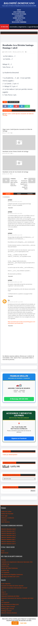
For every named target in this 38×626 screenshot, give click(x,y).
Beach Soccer (4, 552)
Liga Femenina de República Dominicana (12, 574)
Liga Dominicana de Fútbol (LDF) (10, 604)
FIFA (2, 600)
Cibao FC (3, 592)
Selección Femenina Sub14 (8, 543)
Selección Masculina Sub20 (8, 529)
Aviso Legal (4, 515)
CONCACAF (4, 594)
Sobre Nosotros (19, 18)
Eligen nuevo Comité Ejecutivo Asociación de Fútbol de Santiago (17, 130)
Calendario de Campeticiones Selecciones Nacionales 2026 (16, 562)
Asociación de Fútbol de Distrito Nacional (12, 585)
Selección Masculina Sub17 (8, 531)
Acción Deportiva (5, 583)
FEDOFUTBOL (5, 566)
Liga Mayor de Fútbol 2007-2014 (10, 576)
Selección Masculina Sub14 (8, 535)
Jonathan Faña (5, 570)
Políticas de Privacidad (7, 513)
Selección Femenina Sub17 (8, 539)
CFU (2, 590)
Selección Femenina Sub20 (8, 537)
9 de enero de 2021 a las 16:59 (16, 301)
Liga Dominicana (19, 12)
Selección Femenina (19, 22)
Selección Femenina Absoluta (9, 613)
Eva (9, 300)
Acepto (15, 623)
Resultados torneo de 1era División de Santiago (15, 172)
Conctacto (4, 520)
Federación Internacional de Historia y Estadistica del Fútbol (17, 598)
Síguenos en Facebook (19, 438)
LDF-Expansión (5, 572)
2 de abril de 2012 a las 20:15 (15, 201)
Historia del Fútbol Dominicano (9, 568)
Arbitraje (3, 560)
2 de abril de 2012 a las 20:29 (15, 213)
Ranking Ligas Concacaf (7, 608)
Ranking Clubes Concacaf (8, 606)
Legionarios (19, 16)
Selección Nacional (19, 14)
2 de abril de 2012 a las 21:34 (15, 235)
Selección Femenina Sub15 (8, 541)
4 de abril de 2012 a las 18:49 (15, 282)
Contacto (19, 20)
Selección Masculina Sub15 (8, 533)
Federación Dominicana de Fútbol (10, 596)
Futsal (2, 550)
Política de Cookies (6, 511)
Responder (10, 207)
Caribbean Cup (5, 564)
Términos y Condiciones (7, 518)
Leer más (23, 623)
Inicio (19, 10)
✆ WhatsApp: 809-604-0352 (19, 399)
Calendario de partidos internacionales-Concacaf (14, 588)
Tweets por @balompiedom (10, 454)
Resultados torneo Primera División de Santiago (15, 151)
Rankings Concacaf (6, 610)
